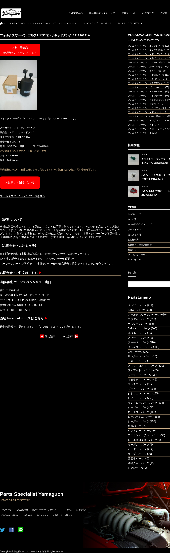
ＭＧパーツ (134, 426)
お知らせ (28, 515)
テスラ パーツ (137, 361)
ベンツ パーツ (137, 305)
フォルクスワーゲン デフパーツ (144, 104)
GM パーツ (135, 351)
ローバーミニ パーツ (141, 416)
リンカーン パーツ (140, 356)
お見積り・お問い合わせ (20, 182)
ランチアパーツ (137, 384)
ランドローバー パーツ (142, 402)
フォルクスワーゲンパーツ (144, 314)
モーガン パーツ (138, 444)
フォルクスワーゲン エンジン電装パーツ (148, 50)
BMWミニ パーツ (139, 328)
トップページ (6, 510)
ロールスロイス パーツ (142, 440)
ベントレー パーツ (140, 430)
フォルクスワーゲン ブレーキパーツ (146, 87)
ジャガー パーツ (138, 421)
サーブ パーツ (137, 453)
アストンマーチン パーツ (144, 435)
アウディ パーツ (138, 319)
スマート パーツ (138, 337)
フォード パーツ (138, 342)
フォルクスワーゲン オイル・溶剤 (145, 70)
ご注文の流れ (76, 13)
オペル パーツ (137, 333)
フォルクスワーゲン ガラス (142, 124)
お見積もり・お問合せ (62, 515)
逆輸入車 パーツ (138, 463)
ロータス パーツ (138, 412)
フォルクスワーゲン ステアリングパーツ (148, 83)
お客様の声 (148, 13)
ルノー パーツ (137, 398)
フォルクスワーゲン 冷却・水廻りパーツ (148, 66)
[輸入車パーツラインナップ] (11, 13)
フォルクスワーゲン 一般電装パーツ (146, 75)
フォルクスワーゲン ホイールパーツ (146, 91)
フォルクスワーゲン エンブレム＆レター (148, 120)
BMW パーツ (136, 310)
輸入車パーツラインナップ (44, 510)
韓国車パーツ (136, 458)
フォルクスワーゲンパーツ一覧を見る (22, 196)
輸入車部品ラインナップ (102, 13)
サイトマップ (42, 515)
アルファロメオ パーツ (142, 365)
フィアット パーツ (140, 370)
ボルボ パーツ (137, 449)
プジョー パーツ (138, 388)
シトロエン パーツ (140, 393)
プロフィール (128, 13)
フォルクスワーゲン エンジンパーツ (146, 46)
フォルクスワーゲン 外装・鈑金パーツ (147, 116)
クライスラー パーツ (140, 347)
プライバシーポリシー (10, 515)
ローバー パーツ (138, 407)
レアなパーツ (136, 467)
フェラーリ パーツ (140, 375)
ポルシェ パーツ (137, 323)
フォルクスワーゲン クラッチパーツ (146, 95)
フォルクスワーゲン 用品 (141, 133)
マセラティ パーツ (140, 379)
